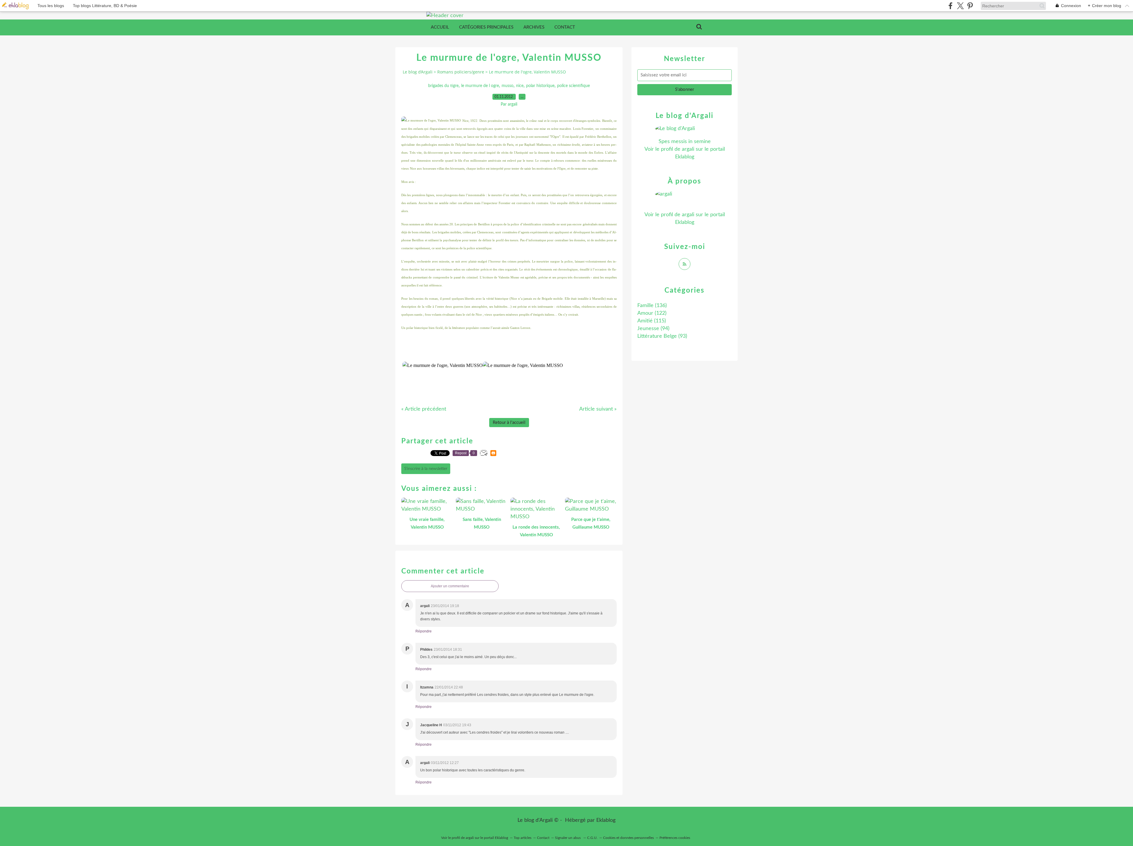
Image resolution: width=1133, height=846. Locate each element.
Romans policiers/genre (460, 72)
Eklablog (605, 820)
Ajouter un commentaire (450, 586)
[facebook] (950, 5)
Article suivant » (598, 409)
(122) (652, 313)
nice (519, 86)
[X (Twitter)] (960, 5)
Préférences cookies (674, 838)
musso (507, 86)
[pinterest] (970, 5)
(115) (651, 321)
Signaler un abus (568, 838)
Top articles (522, 838)
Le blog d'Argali (418, 72)
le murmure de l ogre (480, 86)
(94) (653, 328)
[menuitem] (439, 27)
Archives (533, 27)
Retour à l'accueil (509, 422)
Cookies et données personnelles (628, 838)
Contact (564, 27)
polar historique (540, 86)
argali (688, 149)
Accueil (440, 27)
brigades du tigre (443, 86)
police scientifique (573, 86)
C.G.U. (592, 838)
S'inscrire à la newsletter (425, 469)
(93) (662, 336)
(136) (652, 305)
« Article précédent (423, 409)
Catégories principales (486, 27)
